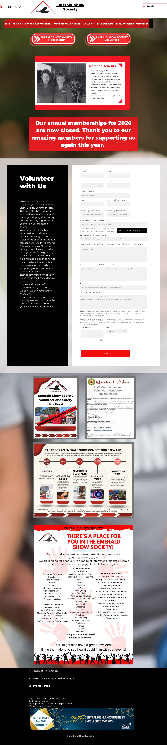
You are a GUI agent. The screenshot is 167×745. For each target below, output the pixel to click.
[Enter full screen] (127, 106)
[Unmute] (41, 106)
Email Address (112, 181)
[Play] (37, 106)
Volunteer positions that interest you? (93, 235)
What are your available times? (90, 284)
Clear (101, 340)
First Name (85, 172)
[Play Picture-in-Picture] (123, 106)
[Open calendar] (100, 185)
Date (108, 327)
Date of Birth (85, 181)
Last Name (111, 172)
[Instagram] (20, 7)
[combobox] (105, 195)
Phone (83, 200)
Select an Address (87, 191)
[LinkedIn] (15, 7)
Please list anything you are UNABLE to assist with (97, 265)
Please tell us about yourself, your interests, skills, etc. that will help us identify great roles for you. (111, 245)
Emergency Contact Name (90, 210)
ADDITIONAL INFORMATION (90, 293)
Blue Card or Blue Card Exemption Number (95, 220)
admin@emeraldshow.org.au (60, 678)
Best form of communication (117, 200)
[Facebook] (9, 7)
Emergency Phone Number (116, 210)
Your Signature (86, 327)
